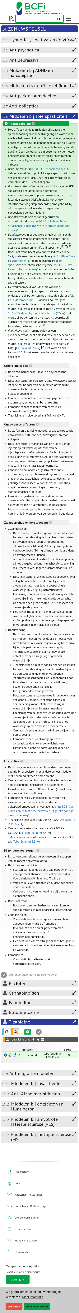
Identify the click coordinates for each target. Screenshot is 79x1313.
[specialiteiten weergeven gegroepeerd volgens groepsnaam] (15, 1031)
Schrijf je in (17, 1279)
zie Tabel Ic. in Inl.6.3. (33, 833)
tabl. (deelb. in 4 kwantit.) (52, 1055)
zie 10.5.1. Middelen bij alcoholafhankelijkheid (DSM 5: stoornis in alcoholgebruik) (39, 225)
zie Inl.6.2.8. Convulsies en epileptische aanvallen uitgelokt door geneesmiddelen (41, 811)
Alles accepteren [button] (37, 1306)
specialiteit (28, 1049)
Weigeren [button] (14, 1306)
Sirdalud (32, 1055)
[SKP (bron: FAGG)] (15, 1055)
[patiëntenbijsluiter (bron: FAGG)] (19, 1055)
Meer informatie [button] (32, 1297)
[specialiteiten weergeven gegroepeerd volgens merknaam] (6, 1031)
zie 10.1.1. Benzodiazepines (47, 169)
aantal (67, 1049)
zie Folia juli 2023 (27, 348)
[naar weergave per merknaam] (5, 1055)
